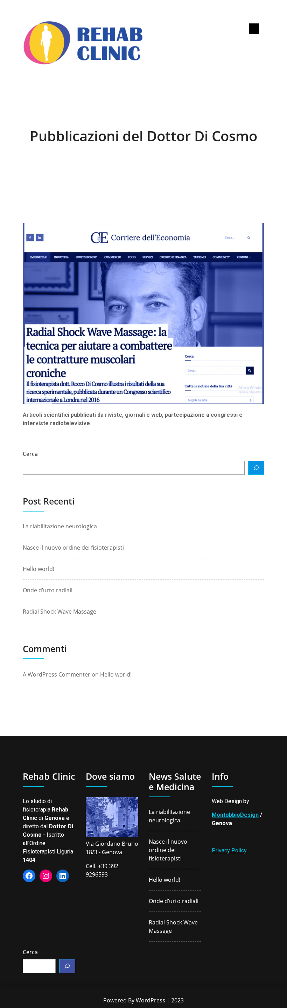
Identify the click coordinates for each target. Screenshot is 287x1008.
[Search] (256, 468)
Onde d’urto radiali (47, 590)
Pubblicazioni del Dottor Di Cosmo (143, 135)
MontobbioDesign (235, 815)
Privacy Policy (229, 850)
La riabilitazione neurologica (60, 526)
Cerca (30, 454)
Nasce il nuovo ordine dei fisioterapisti (73, 547)
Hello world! (38, 569)
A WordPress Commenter (56, 674)
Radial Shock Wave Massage (59, 611)
